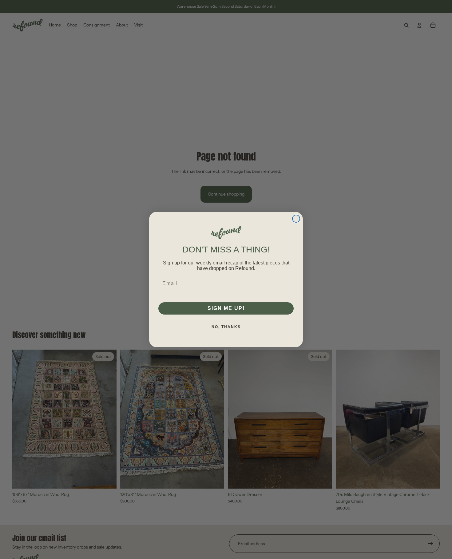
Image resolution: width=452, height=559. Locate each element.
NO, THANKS (226, 327)
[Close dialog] (296, 218)
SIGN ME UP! (226, 308)
